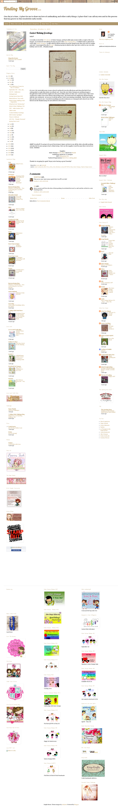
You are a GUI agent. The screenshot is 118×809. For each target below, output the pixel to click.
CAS (54, 167)
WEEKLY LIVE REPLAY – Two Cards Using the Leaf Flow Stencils (16, 190)
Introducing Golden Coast (15, 428)
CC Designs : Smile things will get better (20, 259)
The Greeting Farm (106, 409)
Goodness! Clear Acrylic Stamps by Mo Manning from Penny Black (20, 316)
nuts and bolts (111, 253)
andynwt (64, 804)
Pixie (63, 153)
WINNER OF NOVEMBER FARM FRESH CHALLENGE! (108, 411)
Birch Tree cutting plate (69, 158)
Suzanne (10, 378)
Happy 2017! (112, 376)
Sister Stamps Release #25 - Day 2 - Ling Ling (108, 301)
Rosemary (11, 174)
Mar (10, 137)
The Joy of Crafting (106, 375)
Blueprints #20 (64, 156)
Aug (10, 126)
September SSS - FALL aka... (16, 89)
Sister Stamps (76, 167)
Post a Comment (36, 195)
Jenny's (52, 45)
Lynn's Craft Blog (106, 323)
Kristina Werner (104, 437)
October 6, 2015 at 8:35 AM (41, 181)
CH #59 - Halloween (14, 92)
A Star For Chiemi (106, 311)
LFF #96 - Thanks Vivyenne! (17, 119)
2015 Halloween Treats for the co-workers (16, 87)
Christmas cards (60, 167)
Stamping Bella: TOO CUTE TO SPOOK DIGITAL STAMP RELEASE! (20, 179)
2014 (9, 144)
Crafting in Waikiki (106, 349)
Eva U (102, 251)
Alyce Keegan (104, 434)
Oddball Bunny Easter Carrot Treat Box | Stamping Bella (20, 357)
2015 (9, 78)
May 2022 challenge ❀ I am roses (19, 369)
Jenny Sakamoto (105, 425)
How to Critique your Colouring (20, 209)
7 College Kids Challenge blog (16, 414)
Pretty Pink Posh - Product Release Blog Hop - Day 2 (112, 244)
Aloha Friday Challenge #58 (16, 106)
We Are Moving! (12, 433)
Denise (103, 286)
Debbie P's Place (13, 342)
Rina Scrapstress (105, 421)
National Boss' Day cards (16, 98)
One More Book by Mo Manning (20, 344)
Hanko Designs (41, 43)
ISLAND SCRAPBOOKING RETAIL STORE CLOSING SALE (108, 370)
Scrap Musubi (104, 239)
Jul (10, 128)
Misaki (74, 153)
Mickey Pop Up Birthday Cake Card (20, 222)
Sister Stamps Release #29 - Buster (112, 272)
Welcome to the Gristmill (14, 59)
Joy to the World (111, 339)
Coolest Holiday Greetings (16, 112)
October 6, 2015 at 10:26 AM (41, 192)
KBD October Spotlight (15, 115)
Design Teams (45, 23)
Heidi (9, 231)
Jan (10, 141)
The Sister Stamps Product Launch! (111, 290)
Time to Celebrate (14, 117)
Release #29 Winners (106, 265)
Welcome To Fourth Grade (112, 314)
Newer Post (33, 198)
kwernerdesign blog (14, 187)
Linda (102, 299)
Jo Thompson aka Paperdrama (105, 429)
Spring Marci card (14, 121)
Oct (10, 84)
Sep (10, 124)
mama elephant (12, 291)
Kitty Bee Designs (106, 105)
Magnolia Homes (13, 58)
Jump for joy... (20, 163)
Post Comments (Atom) (43, 201)
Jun (10, 130)
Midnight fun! (13, 94)
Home (6, 23)
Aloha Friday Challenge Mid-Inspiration (17, 101)
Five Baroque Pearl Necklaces (111, 326)
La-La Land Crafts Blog (14, 329)
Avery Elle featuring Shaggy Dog (19, 198)
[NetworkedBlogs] (16, 547)
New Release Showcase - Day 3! (20, 381)
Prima (10, 432)
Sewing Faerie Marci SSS (16, 96)
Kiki (102, 281)
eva (35, 186)
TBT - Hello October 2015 (16, 108)
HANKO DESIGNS (105, 75)
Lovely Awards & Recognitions (31, 23)
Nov (10, 82)
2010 (9, 152)
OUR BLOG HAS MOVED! (20, 293)
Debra (102, 269)
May (10, 132)
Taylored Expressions (86, 167)
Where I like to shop (16, 23)
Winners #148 (111, 119)
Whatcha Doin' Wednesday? (17, 104)
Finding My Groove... (22, 9)
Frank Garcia (12, 426)
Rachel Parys (37, 177)
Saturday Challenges (13, 410)
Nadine (102, 427)
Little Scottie (12, 110)
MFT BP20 (67, 167)
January (103, 350)
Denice (10, 268)
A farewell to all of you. (14, 444)
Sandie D (10, 354)
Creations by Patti (13, 219)
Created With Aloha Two (107, 354)
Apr (10, 135)
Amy (9, 162)
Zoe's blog (11, 303)
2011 (9, 150)
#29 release (47, 40)
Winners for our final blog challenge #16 (15, 416)
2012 (9, 148)
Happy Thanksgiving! (112, 357)
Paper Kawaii (104, 423)
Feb (10, 139)
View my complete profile (106, 39)
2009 (9, 154)
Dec (10, 80)
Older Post (92, 198)
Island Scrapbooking (106, 367)
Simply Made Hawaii (106, 202)
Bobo (59, 153)
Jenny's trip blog (105, 225)
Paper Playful (12, 409)
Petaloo (10, 443)
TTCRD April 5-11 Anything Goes (20, 271)
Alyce (9, 207)
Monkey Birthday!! (18, 246)
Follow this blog (16, 550)
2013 (9, 146)
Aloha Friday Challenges (107, 117)
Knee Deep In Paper (13, 244)
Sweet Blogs (55, 23)
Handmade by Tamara (14, 366)
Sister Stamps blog (70, 42)
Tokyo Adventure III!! (107, 282)
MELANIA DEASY (13, 195)
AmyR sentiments (38, 167)
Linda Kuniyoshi (105, 432)
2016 (9, 76)
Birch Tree (46, 167)
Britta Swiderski (104, 436)
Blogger (76, 804)
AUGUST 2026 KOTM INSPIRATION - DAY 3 (20, 333)
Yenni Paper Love (13, 256)
